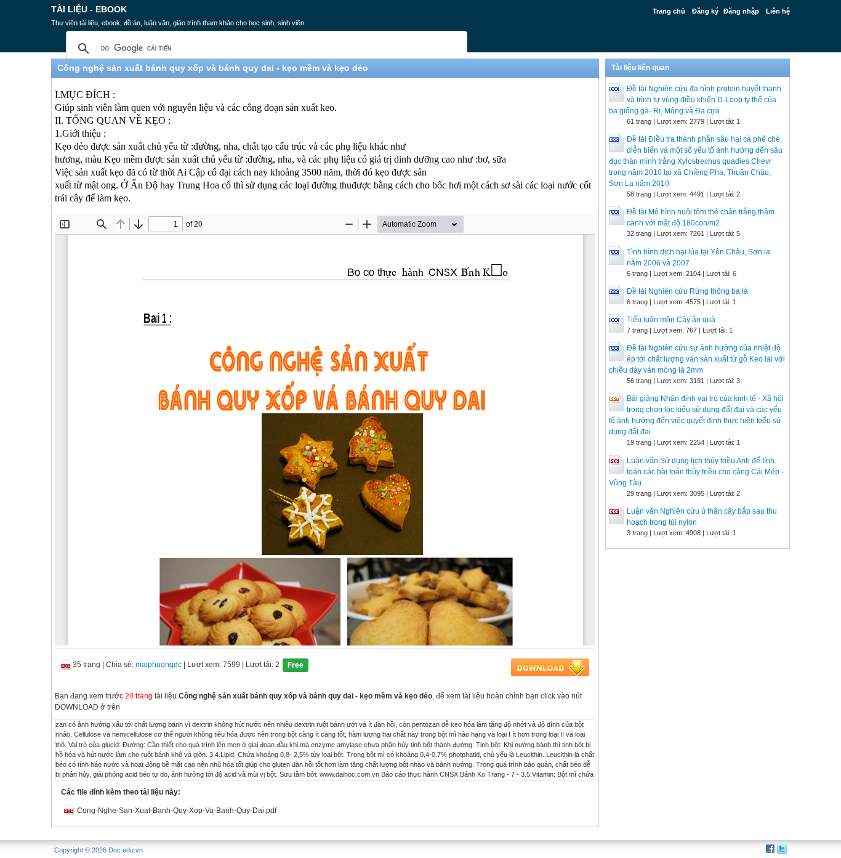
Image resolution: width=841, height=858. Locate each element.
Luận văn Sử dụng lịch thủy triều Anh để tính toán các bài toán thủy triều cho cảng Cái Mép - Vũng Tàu (696, 471)
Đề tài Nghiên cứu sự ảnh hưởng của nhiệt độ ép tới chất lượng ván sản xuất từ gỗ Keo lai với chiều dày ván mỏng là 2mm (697, 359)
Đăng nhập (741, 11)
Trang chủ (669, 11)
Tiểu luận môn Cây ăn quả (671, 319)
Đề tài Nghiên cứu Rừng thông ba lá (687, 291)
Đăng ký (705, 11)
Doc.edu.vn (125, 850)
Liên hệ (778, 11)
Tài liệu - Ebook (89, 9)
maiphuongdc (158, 664)
